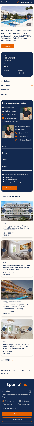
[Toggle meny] (32, 2)
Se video (8, 46)
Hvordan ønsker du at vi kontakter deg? (15, 174)
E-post (4, 153)
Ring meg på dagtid (10, 180)
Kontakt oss (10, 188)
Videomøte (8, 177)
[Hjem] (5, 2)
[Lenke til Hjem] (17, 385)
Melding (4, 166)
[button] (5, 17)
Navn (4, 146)
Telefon (4, 160)
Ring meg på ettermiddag (12, 182)
